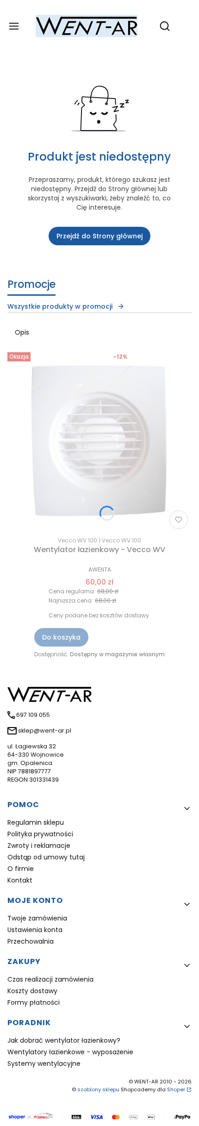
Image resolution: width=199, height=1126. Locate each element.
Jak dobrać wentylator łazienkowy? (63, 1040)
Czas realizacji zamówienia (50, 979)
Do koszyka (61, 637)
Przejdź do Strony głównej (99, 236)
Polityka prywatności (40, 834)
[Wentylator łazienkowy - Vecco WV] (99, 440)
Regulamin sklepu (35, 822)
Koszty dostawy (32, 990)
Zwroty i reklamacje (38, 845)
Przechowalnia (30, 941)
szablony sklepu (98, 1089)
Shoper (176, 1089)
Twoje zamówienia (37, 918)
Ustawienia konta (34, 929)
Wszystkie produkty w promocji (59, 306)
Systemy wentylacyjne (44, 1063)
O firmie (20, 868)
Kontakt (19, 880)
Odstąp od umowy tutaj (46, 857)
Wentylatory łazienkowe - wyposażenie (70, 1052)
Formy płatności (33, 1002)
